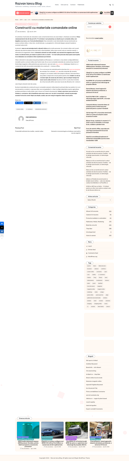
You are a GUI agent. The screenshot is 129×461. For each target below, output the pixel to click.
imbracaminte (90, 280)
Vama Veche (101, 306)
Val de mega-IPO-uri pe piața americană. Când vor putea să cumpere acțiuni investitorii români (99, 114)
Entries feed (91, 249)
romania (101, 300)
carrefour (103, 268)
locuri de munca (91, 286)
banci (94, 265)
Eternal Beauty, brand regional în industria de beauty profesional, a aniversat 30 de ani (96, 90)
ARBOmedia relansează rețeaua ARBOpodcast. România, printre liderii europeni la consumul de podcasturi (97, 66)
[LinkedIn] (2, 231)
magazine (99, 286)
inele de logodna (91, 405)
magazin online (101, 289)
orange (102, 292)
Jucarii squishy (90, 402)
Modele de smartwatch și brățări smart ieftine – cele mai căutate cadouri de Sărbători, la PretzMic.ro (98, 181)
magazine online (91, 289)
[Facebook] (2, 224)
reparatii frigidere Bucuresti (94, 384)
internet (107, 280)
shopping (89, 303)
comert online (90, 271)
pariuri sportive (99, 294)
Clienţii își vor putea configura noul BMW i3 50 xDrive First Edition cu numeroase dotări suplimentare (53, 12)
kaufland (100, 283)
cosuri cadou (99, 38)
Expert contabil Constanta (94, 409)
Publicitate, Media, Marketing (95, 221)
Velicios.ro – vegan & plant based (96, 398)
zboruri (108, 306)
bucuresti (89, 268)
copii (105, 271)
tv (87, 306)
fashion (89, 277)
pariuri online (90, 294)
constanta (99, 271)
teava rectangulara (74, 69)
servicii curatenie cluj (92, 395)
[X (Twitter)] (2, 227)
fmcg (95, 277)
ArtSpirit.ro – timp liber (93, 374)
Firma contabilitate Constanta (95, 391)
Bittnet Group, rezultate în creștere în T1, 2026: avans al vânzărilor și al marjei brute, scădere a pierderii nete (98, 122)
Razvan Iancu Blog (28, 3)
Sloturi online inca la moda (94, 378)
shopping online (98, 303)
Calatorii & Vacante (92, 215)
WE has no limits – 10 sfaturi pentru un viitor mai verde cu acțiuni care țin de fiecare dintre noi (98, 188)
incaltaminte (99, 280)
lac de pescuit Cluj (91, 388)
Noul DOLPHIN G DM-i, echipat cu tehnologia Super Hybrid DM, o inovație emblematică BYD (98, 98)
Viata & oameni (91, 235)
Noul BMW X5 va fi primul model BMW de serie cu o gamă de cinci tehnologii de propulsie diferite (98, 82)
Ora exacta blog (91, 371)
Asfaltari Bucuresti (91, 364)
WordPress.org (92, 256)
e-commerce (29, 109)
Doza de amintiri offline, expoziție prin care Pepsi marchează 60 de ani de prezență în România (97, 130)
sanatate (108, 300)
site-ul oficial (60, 64)
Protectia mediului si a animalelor (96, 218)
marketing (89, 292)
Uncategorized (90, 232)
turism (105, 303)
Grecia (100, 277)
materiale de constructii (41, 109)
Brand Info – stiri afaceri (93, 367)
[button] (30, 120)
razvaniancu (31, 117)
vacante (93, 306)
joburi (88, 283)
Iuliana (88, 179)
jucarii (94, 283)
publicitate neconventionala (93, 297)
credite (94, 274)
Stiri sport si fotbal (91, 360)
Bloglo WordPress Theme (82, 458)
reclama (105, 297)
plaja (107, 294)
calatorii (96, 268)
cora (88, 274)
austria (89, 265)
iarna (106, 277)
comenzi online (19, 109)
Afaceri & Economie (21, 24)
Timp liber (89, 228)
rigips (57, 71)
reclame (89, 300)
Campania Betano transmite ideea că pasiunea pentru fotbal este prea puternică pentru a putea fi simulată (97, 106)
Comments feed (93, 253)
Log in (90, 246)
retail (95, 300)
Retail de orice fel (33, 24)
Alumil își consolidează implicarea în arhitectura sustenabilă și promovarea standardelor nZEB (98, 138)
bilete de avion (102, 265)
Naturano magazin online (93, 381)
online (96, 292)
